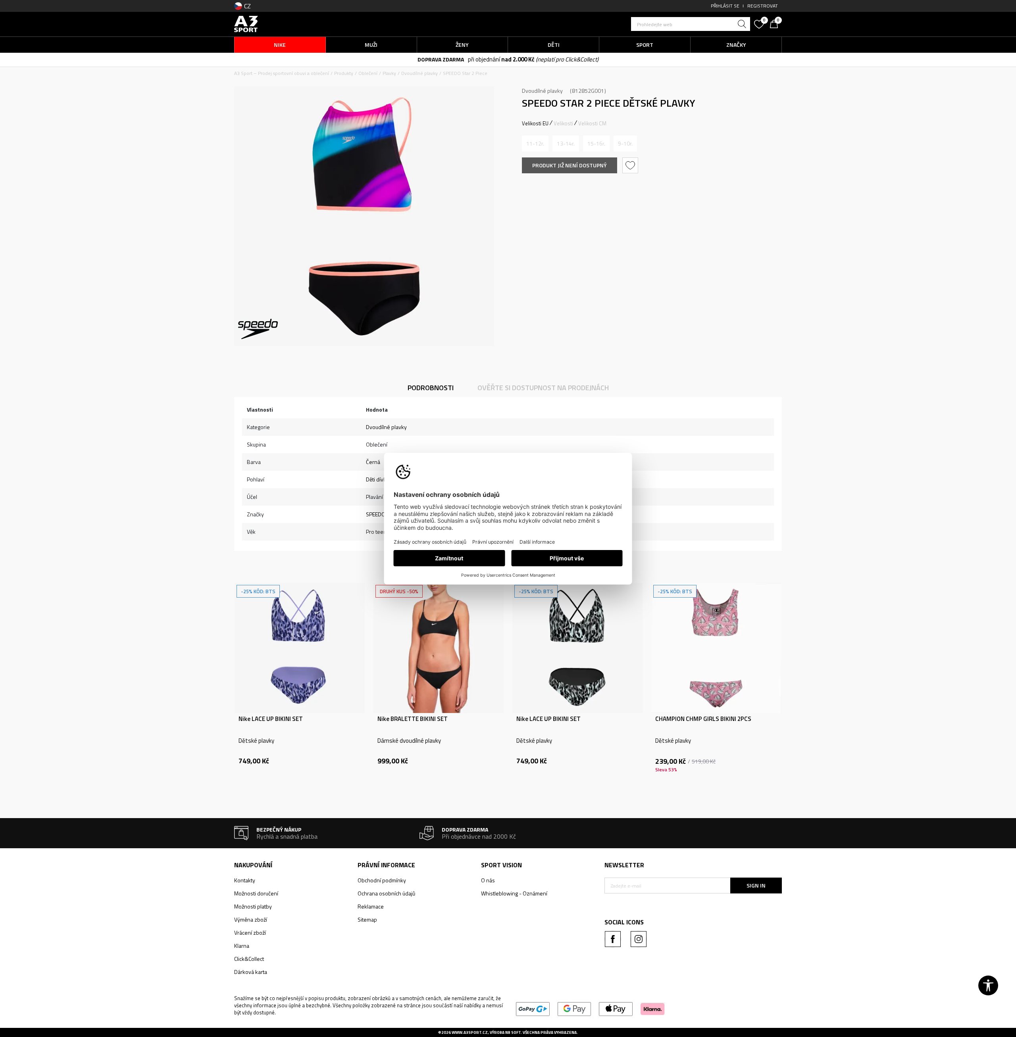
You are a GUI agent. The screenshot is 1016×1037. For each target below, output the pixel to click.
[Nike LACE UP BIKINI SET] (300, 648)
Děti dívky (377, 479)
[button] (690, 24)
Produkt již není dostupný (569, 165)
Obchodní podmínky (382, 880)
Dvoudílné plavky (419, 73)
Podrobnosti (431, 387)
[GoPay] (533, 1008)
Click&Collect (249, 959)
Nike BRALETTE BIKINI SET (412, 719)
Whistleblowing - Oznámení (514, 893)
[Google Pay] (574, 1008)
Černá (373, 462)
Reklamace (371, 906)
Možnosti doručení (256, 893)
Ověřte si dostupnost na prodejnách (543, 387)
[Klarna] (653, 1008)
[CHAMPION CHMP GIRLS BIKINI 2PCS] (716, 648)
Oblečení (367, 73)
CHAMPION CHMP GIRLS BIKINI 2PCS (703, 719)
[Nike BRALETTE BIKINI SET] (438, 648)
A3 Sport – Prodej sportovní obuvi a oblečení (281, 73)
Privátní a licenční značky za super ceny (533, 59)
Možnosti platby (253, 906)
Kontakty (244, 880)
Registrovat (762, 6)
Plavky (389, 73)
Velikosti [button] (563, 123)
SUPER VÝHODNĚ (462, 60)
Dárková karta (250, 972)
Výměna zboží (250, 919)
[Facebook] (613, 939)
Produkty (343, 73)
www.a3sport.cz (470, 1032)
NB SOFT (513, 1032)
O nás (488, 880)
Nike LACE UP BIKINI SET (271, 719)
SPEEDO (375, 514)
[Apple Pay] (616, 1008)
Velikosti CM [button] (592, 123)
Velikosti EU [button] (535, 123)
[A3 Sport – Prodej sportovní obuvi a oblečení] (246, 23)
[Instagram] (639, 939)
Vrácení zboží (250, 932)
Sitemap (367, 919)
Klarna (241, 945)
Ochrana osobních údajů (386, 893)
